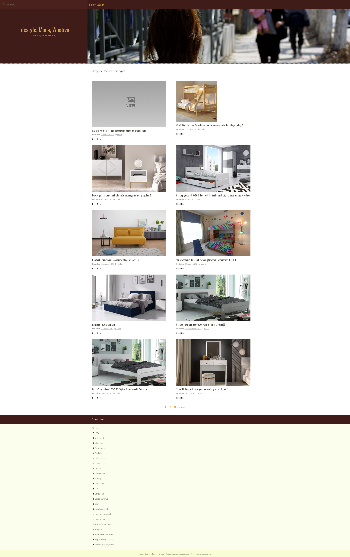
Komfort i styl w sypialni (103, 324)
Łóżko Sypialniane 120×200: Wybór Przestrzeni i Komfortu (119, 389)
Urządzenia (100, 519)
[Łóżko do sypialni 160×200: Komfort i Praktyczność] (213, 297)
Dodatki (98, 453)
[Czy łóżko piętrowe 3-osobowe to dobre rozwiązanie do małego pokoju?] (196, 101)
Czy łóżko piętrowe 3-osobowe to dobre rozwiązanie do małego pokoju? (209, 125)
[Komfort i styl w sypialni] (129, 297)
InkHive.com (161, 554)
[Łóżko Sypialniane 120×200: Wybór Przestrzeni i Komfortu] (129, 362)
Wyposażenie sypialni (104, 544)
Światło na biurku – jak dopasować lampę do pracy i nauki (119, 130)
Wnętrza (98, 529)
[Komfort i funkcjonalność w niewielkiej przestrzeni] (129, 233)
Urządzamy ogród (103, 514)
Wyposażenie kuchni (104, 534)
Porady (98, 478)
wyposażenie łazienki (104, 539)
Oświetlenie (100, 473)
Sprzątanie (99, 493)
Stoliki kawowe (101, 499)
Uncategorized (101, 509)
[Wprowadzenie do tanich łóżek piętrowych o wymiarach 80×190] (213, 233)
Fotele (97, 463)
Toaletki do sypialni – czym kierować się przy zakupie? (202, 389)
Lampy (98, 468)
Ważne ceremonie (103, 524)
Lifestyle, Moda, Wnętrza (43, 29)
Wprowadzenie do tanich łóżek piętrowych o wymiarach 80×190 (206, 260)
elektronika (100, 458)
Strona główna (96, 4)
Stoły (97, 504)
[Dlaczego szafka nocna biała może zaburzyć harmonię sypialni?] (129, 168)
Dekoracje (99, 438)
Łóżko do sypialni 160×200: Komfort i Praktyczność (200, 324)
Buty (97, 432)
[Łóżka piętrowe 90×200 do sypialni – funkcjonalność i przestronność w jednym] (213, 168)
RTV (96, 488)
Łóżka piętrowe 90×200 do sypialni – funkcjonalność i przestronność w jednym (213, 195)
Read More (96, 139)
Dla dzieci (99, 443)
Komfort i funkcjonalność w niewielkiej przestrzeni (115, 260)
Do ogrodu (100, 448)
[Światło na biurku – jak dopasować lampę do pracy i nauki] (129, 103)
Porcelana (99, 483)
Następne (179, 407)
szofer (119, 135)
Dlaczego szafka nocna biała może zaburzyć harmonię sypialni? (121, 195)
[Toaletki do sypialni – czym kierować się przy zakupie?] (213, 362)
